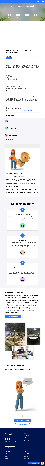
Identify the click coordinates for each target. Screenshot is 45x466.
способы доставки (22, 225)
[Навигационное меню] (43, 1)
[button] (35, 1)
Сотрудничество (26, 463)
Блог (24, 445)
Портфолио (25, 443)
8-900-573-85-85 (10, 454)
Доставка (6, 463)
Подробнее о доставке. (27, 117)
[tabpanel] (22, 179)
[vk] (5, 445)
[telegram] (7, 445)
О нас (6, 459)
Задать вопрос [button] (9, 64)
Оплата (6, 461)
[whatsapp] (9, 445)
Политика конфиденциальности (10, 452)
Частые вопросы (26, 459)
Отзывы (25, 461)
